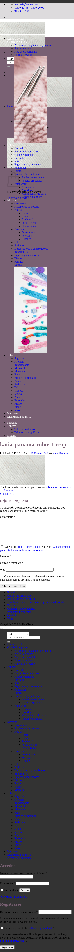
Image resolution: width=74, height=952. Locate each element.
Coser (25, 213)
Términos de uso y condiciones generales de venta (35, 602)
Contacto (12, 615)
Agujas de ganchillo (25, 51)
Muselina (19, 371)
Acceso (25, 890)
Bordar (25, 216)
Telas (10, 355)
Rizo (17, 410)
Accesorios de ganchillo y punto (32, 45)
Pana (17, 374)
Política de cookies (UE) (21, 598)
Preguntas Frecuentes (19, 611)
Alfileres (19, 245)
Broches (26, 238)
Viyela (18, 393)
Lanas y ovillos (15, 38)
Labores (11, 145)
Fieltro (18, 403)
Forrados (27, 235)
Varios (18, 264)
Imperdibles (21, 251)
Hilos (17, 242)
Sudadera (19, 384)
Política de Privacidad (29, 546)
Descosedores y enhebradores (31, 248)
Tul (16, 387)
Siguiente (7, 493)
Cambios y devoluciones (21, 608)
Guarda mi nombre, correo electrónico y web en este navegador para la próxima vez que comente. (32, 578)
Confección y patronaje (27, 174)
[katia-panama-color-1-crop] (22, 484)
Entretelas (20, 400)
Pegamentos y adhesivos (28, 164)
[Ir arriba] (1, 628)
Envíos (11, 605)
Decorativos (28, 232)
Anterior (6, 490)
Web (2, 569)
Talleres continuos (24, 429)
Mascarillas (20, 368)
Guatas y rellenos (24, 154)
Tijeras (18, 258)
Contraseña (7, 883)
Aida (17, 397)
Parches (18, 261)
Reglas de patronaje (33, 177)
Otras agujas (29, 225)
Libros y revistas (23, 54)
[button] (29, 167)
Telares (18, 170)
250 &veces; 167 (38, 453)
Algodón (19, 358)
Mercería (12, 200)
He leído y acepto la (29, 928)
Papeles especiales (32, 180)
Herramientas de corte (26, 151)
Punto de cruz (29, 222)
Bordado (19, 148)
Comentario (7, 516)
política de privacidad (40, 928)
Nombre (5, 556)
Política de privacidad (19, 595)
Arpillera (19, 361)
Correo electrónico (11, 562)
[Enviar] (8, 66)
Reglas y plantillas (32, 196)
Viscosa (18, 390)
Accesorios (28, 187)
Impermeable (21, 364)
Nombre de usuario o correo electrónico (23, 873)
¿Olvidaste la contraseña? (14, 896)
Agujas (18, 209)
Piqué (17, 406)
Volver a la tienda (17, 197)
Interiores (12, 413)
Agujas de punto (23, 48)
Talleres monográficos (26, 432)
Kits (16, 161)
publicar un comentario (58, 487)
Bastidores (27, 190)
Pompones (20, 167)
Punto (17, 380)
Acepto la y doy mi (35, 548)
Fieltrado (19, 158)
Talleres (11, 425)
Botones (19, 229)
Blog (10, 618)
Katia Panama (60, 453)
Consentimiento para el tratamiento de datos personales (35, 548)
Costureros (20, 203)
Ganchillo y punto (17, 41)
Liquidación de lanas (19, 416)
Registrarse (7, 947)
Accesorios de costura (26, 206)
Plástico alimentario (25, 377)
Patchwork (20, 183)
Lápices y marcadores (26, 255)
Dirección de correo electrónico (19, 912)
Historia (11, 435)
